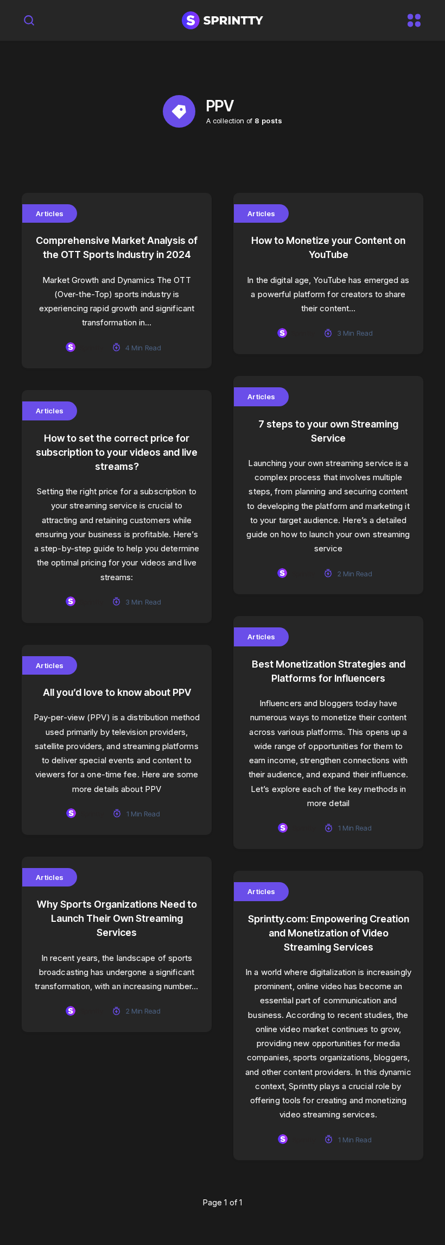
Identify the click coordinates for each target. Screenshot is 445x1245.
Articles (49, 213)
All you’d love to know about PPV (117, 692)
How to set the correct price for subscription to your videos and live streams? (117, 452)
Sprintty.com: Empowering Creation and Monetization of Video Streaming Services (328, 933)
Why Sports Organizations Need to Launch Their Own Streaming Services (117, 918)
